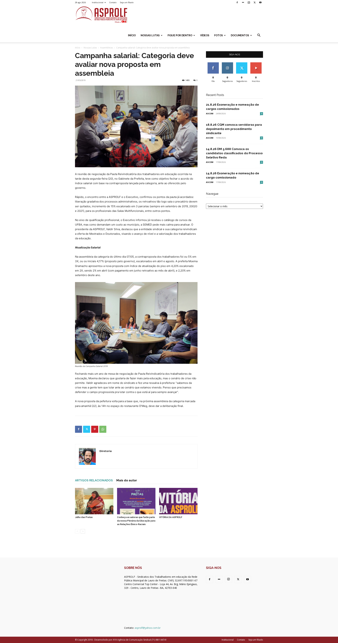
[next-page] (83, 531)
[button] (259, 35)
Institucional (97, 2)
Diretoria (105, 451)
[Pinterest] (94, 429)
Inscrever (256, 63)
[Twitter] (254, 2)
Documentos (240, 35)
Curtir (213, 63)
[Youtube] (260, 2)
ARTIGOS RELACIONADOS (94, 480)
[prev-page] (77, 531)
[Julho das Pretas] (94, 501)
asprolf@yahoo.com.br (148, 627)
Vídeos (204, 35)
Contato (113, 2)
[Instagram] (248, 2)
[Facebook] (237, 2)
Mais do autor (126, 480)
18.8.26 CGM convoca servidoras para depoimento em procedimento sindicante (234, 129)
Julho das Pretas (84, 517)
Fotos (218, 35)
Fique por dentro (180, 35)
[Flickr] (243, 2)
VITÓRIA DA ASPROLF (170, 517)
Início (132, 35)
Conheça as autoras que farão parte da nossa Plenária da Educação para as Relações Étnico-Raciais (136, 521)
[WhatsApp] (102, 429)
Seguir (227, 63)
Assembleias (106, 47)
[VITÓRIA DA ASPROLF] (178, 501)
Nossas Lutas (150, 35)
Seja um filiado (127, 2)
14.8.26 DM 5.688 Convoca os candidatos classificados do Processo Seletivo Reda (234, 153)
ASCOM (209, 113)
